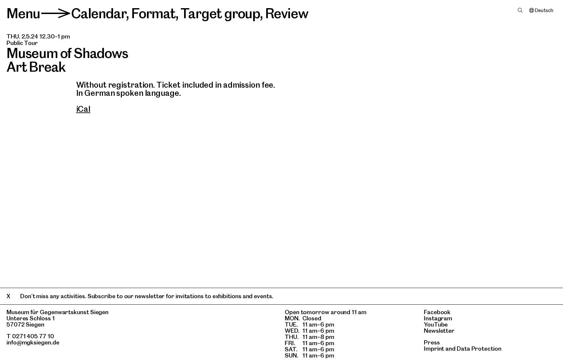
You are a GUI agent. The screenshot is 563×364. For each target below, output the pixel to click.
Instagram (438, 318)
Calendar (98, 13)
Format (153, 13)
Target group (220, 13)
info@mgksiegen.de (33, 342)
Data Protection (479, 348)
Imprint (434, 348)
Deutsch (544, 10)
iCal (83, 109)
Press (432, 342)
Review (286, 13)
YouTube (436, 324)
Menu (23, 13)
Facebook (437, 312)
